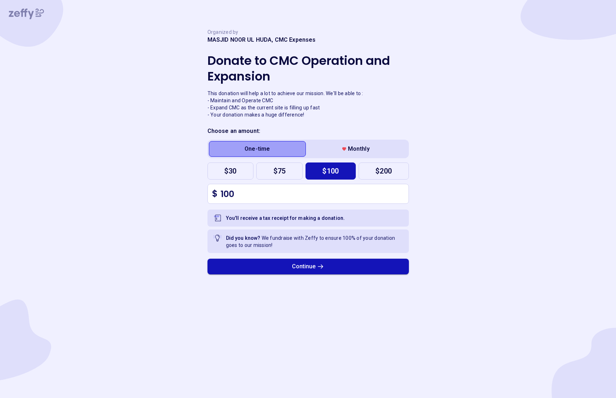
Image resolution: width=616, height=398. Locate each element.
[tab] (257, 149)
